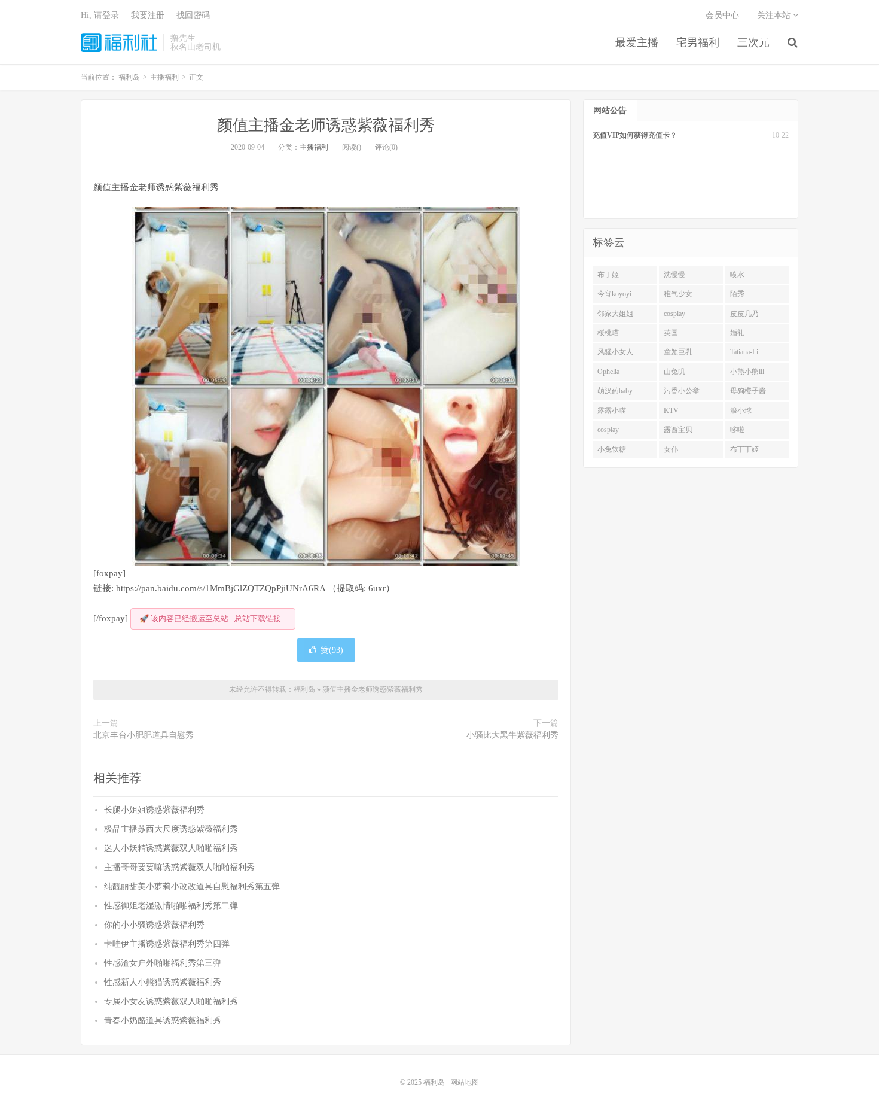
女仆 (671, 449)
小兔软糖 (611, 449)
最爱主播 (636, 42)
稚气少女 (678, 294)
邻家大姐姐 (615, 313)
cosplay (674, 313)
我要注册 (147, 15)
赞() (332, 650)
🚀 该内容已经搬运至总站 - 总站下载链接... (212, 618)
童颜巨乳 (678, 352)
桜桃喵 (608, 333)
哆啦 (737, 429)
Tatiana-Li (744, 352)
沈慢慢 (674, 274)
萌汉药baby (615, 391)
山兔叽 (674, 371)
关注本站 (775, 15)
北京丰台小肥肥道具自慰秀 (143, 735)
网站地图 (464, 1082)
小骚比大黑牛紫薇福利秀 (512, 735)
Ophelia (608, 371)
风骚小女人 (615, 352)
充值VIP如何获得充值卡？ (635, 135)
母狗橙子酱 (748, 391)
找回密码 (193, 15)
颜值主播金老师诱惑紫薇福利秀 (326, 125)
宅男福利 (697, 42)
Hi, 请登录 (100, 15)
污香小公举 (682, 391)
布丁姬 (608, 274)
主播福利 (314, 147)
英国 (671, 333)
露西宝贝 (678, 429)
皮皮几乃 (744, 313)
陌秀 (737, 294)
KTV (671, 410)
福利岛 (119, 42)
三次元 (753, 42)
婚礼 (737, 333)
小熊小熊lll (747, 371)
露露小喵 (611, 410)
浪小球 (741, 410)
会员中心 (722, 15)
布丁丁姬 (744, 449)
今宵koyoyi (614, 294)
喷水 (737, 274)
